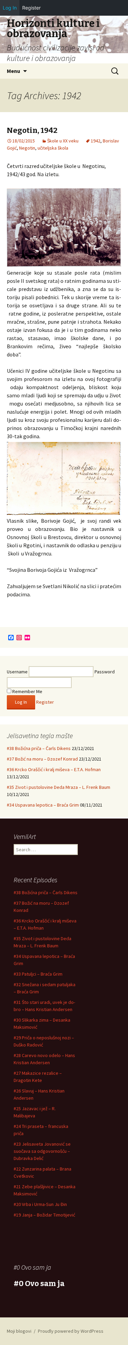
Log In (10, 8)
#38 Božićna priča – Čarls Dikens (39, 748)
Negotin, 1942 (32, 130)
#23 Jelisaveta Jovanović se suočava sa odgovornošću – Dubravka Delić (42, 1151)
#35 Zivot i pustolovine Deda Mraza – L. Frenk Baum (58, 787)
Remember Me (26, 691)
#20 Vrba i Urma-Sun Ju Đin (40, 1204)
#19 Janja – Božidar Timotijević (44, 1215)
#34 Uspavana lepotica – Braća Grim (43, 805)
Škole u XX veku (63, 141)
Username (17, 672)
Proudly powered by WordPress (70, 1331)
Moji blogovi (19, 1331)
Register (45, 702)
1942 (95, 141)
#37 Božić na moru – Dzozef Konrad (42, 759)
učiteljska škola (53, 148)
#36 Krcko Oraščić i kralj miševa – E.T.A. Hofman (54, 769)
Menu (13, 70)
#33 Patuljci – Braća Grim (38, 974)
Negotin (27, 148)
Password (105, 672)
